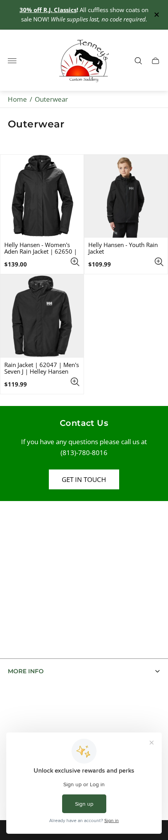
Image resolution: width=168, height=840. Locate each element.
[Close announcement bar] (156, 14)
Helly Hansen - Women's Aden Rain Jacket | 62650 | (40, 248)
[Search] (138, 60)
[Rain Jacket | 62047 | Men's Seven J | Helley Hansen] (42, 316)
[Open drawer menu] (12, 60)
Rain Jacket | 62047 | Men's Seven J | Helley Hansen (41, 368)
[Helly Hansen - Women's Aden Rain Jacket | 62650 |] (42, 196)
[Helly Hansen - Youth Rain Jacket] (126, 196)
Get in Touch (84, 479)
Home (17, 99)
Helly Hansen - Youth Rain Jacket (123, 248)
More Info (26, 671)
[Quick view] (75, 261)
